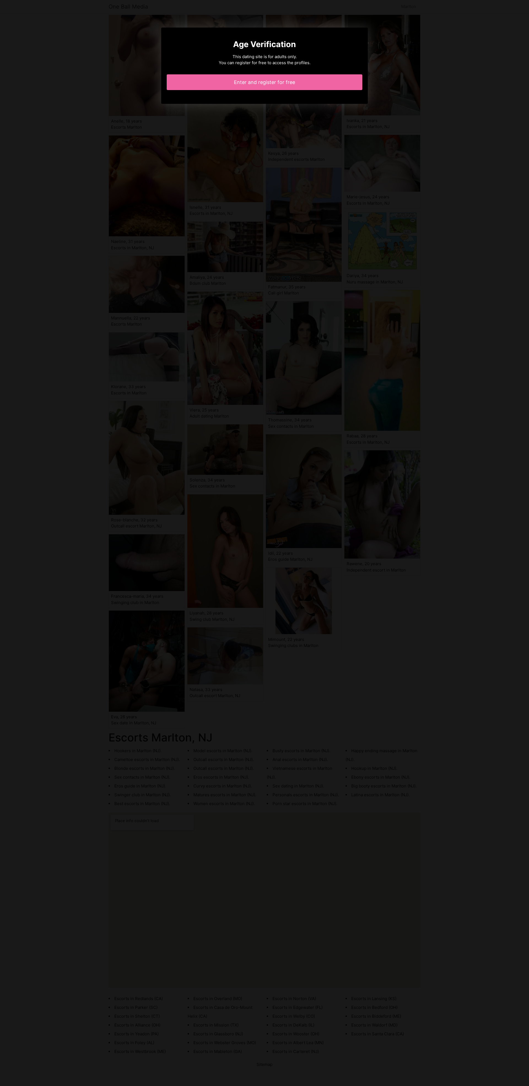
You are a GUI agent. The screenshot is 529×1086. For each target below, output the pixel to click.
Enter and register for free (264, 82)
